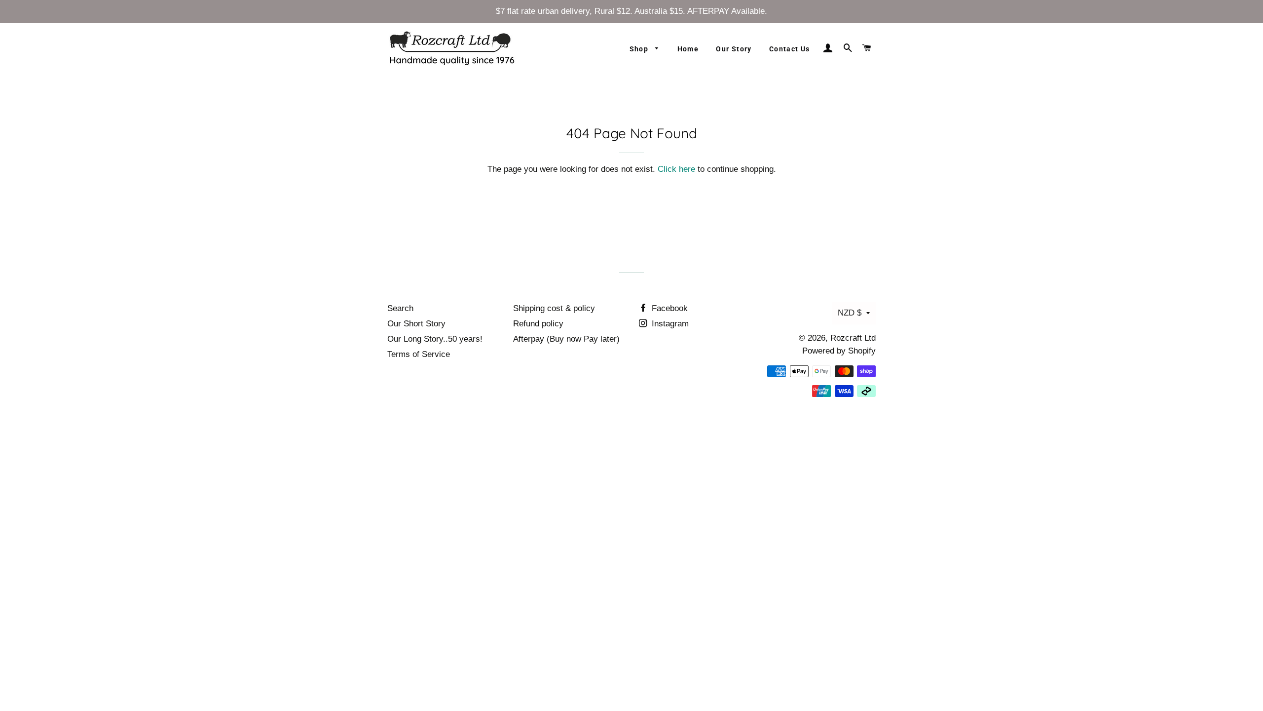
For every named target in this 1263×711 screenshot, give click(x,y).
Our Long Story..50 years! (435, 339)
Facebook (668, 308)
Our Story (734, 49)
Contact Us (789, 49)
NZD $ (849, 312)
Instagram (669, 323)
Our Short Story (416, 323)
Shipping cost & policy (554, 308)
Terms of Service (418, 354)
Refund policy (538, 323)
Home (688, 49)
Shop (640, 49)
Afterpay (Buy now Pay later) (566, 339)
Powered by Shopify (839, 351)
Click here (676, 169)
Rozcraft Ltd (853, 338)
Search (400, 308)
